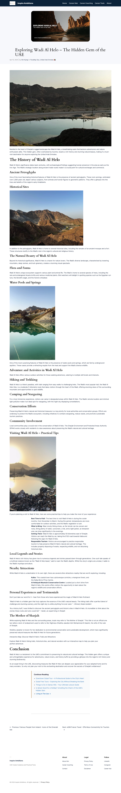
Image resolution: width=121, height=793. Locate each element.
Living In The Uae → (43, 694)
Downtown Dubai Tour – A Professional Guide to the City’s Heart (60, 678)
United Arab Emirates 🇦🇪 (48, 60)
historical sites (36, 549)
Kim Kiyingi (24, 60)
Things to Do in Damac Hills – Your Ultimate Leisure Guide (57, 685)
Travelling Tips (34, 60)
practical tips (56, 514)
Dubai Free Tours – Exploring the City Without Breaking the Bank (60, 682)
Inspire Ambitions (25, 3)
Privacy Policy (45, 782)
